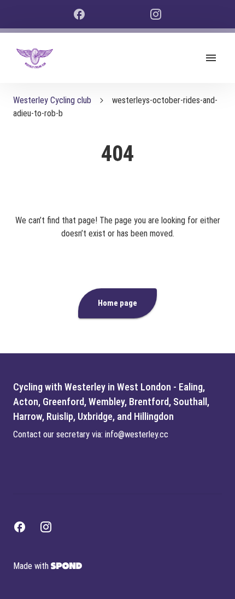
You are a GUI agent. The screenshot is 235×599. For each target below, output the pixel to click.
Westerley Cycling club (52, 100)
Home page (117, 303)
